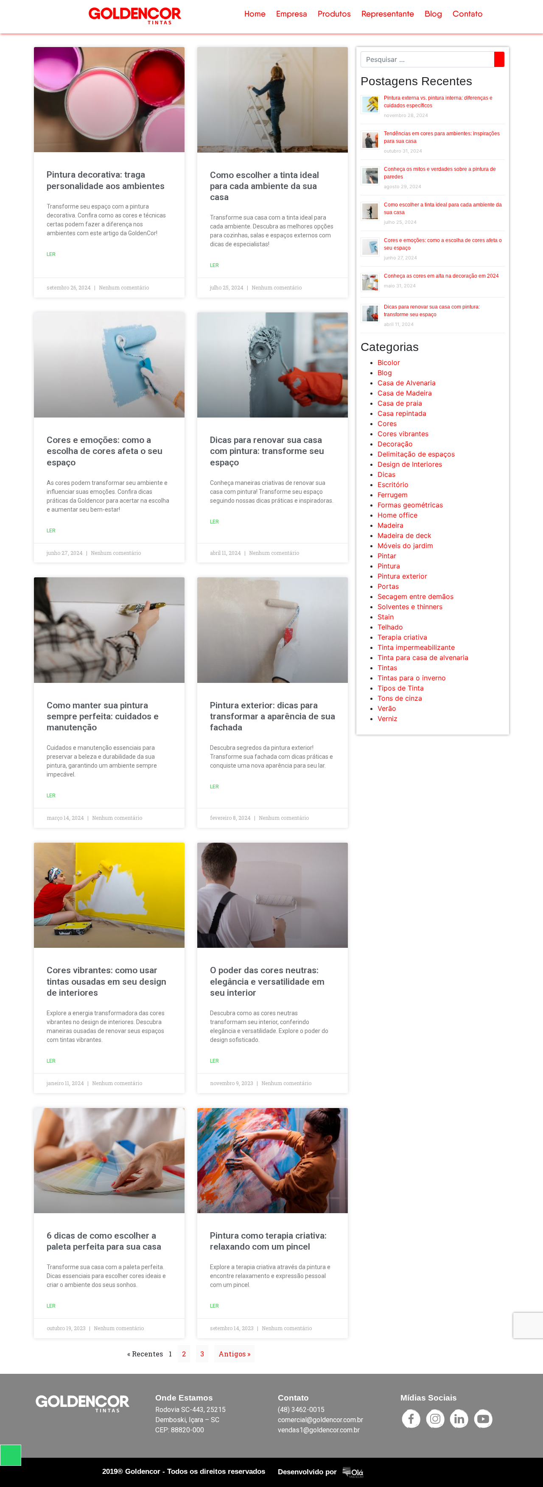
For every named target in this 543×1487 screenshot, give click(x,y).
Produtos (334, 14)
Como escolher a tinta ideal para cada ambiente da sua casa (264, 186)
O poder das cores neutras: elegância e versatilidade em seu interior (267, 981)
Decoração (395, 444)
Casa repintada (402, 413)
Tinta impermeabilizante (416, 647)
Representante (387, 14)
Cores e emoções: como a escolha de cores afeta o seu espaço (104, 451)
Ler (51, 254)
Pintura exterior (402, 576)
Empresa (291, 14)
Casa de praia (400, 403)
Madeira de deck (404, 535)
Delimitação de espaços (416, 454)
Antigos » (234, 1353)
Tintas (387, 667)
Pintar (387, 555)
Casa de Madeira (405, 393)
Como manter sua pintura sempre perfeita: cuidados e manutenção (103, 716)
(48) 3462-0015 (301, 1410)
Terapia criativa (402, 637)
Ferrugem (393, 494)
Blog (433, 14)
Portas (388, 586)
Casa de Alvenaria (407, 383)
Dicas (386, 474)
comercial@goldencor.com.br (320, 1420)
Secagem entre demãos (415, 596)
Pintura (389, 566)
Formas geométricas (410, 505)
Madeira (390, 525)
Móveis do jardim (405, 545)
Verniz (387, 718)
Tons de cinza (400, 698)
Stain (386, 617)
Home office (397, 515)
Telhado (390, 627)
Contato (468, 14)
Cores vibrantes (403, 433)
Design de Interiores (410, 464)
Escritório (393, 484)
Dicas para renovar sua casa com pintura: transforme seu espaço (267, 451)
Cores (387, 423)
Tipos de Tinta (401, 688)
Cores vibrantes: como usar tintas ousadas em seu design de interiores (106, 981)
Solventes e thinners (410, 606)
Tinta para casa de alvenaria (423, 657)
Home (255, 14)
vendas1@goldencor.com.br (319, 1430)
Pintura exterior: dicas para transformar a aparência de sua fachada (272, 716)
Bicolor (389, 362)
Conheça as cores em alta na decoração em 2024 (441, 276)
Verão (387, 708)
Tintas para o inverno (412, 678)
